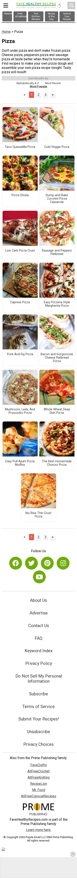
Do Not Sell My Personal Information (38, 678)
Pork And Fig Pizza (20, 354)
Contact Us (38, 625)
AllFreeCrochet (38, 771)
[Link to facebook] (15, 563)
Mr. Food (38, 790)
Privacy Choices (38, 744)
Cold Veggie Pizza (56, 147)
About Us (38, 600)
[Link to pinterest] (47, 563)
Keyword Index (39, 650)
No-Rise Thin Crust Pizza (38, 514)
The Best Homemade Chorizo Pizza (57, 463)
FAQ (38, 638)
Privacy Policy (38, 663)
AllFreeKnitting (39, 777)
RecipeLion (38, 784)
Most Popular (38, 86)
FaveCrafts (38, 765)
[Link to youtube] (39, 576)
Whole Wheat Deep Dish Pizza (57, 411)
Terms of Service (38, 706)
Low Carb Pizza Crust (20, 250)
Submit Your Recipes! (38, 719)
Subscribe (38, 693)
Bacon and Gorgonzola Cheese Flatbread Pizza (57, 358)
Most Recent (53, 83)
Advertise (39, 613)
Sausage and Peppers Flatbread (57, 252)
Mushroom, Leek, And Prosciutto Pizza (20, 411)
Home (6, 32)
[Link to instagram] (63, 563)
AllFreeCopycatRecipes (38, 796)
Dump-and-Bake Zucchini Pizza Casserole (57, 199)
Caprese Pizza (20, 302)
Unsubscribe (38, 731)
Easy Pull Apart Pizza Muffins (20, 463)
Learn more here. (38, 830)
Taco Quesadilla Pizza (20, 147)
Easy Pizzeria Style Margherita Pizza (57, 304)
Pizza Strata (20, 195)
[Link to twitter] (31, 563)
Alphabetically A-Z (27, 83)
